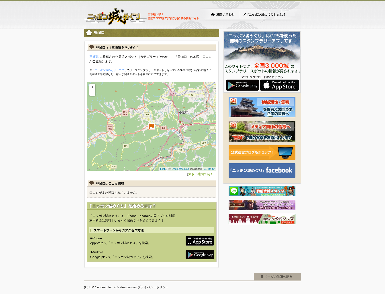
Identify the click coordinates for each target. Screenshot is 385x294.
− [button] (92, 92)
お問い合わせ (223, 14)
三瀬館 (94, 56)
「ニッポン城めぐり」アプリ (109, 70)
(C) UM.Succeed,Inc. (98, 287)
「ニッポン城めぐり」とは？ (268, 14)
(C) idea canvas (125, 287)
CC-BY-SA (209, 169)
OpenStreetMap (180, 169)
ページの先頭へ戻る (277, 276)
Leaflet (163, 169)
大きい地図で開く (200, 174)
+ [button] (92, 86)
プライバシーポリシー (153, 287)
